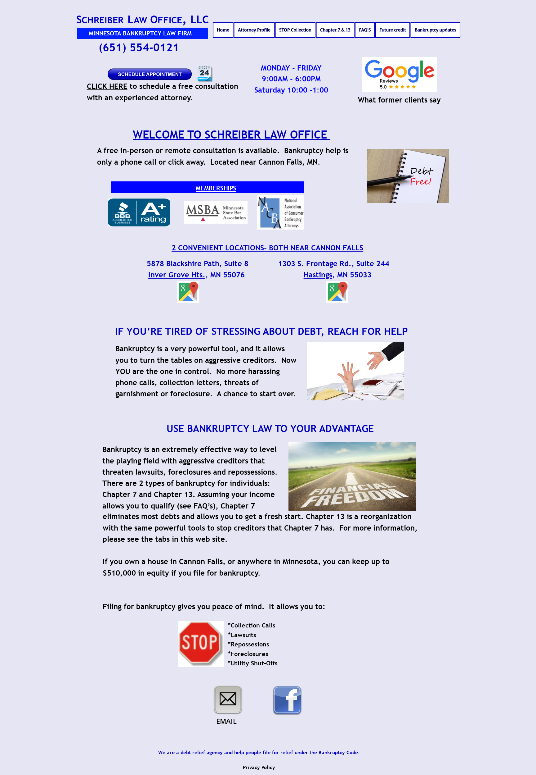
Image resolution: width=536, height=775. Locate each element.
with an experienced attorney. (140, 97)
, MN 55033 (352, 274)
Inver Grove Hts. (176, 274)
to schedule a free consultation (183, 86)
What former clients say (399, 99)
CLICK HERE (107, 86)
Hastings (318, 274)
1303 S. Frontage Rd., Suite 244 (333, 263)
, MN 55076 (225, 274)
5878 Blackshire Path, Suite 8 (197, 263)
